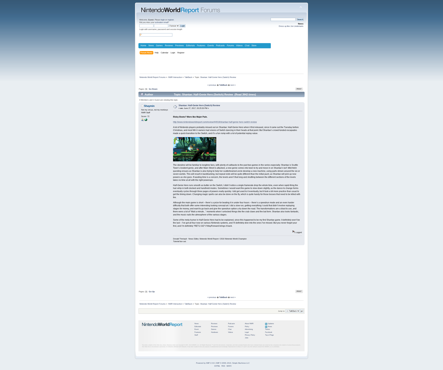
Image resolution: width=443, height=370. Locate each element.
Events (210, 45)
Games (159, 45)
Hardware (214, 332)
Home (143, 45)
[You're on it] (145, 120)
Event (197, 329)
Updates (271, 323)
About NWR (249, 323)
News (151, 45)
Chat (247, 45)
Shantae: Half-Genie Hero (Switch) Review (199, 105)
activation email (161, 22)
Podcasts (220, 45)
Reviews (169, 45)
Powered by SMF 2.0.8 (205, 363)
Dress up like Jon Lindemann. (291, 26)
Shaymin (149, 105)
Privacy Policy (250, 335)
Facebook (268, 332)
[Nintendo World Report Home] (162, 328)
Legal (247, 332)
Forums (230, 45)
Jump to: (281, 311)
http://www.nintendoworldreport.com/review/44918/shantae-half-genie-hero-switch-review (215, 122)
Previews (179, 45)
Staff (196, 335)
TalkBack (223, 85)
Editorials (190, 45)
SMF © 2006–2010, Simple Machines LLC (233, 363)
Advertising (249, 329)
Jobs (246, 338)
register (171, 20)
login (163, 20)
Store (253, 45)
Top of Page (269, 335)
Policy (247, 326)
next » (233, 85)
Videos (239, 45)
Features (201, 45)
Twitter (267, 329)
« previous (211, 85)
